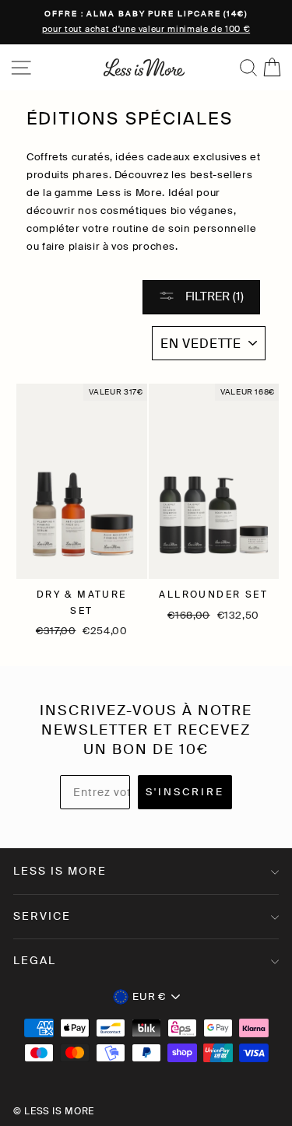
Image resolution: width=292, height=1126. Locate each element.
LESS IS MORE (60, 871)
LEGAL (34, 960)
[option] (146, 22)
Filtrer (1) (213, 296)
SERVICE (42, 916)
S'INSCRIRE (185, 791)
